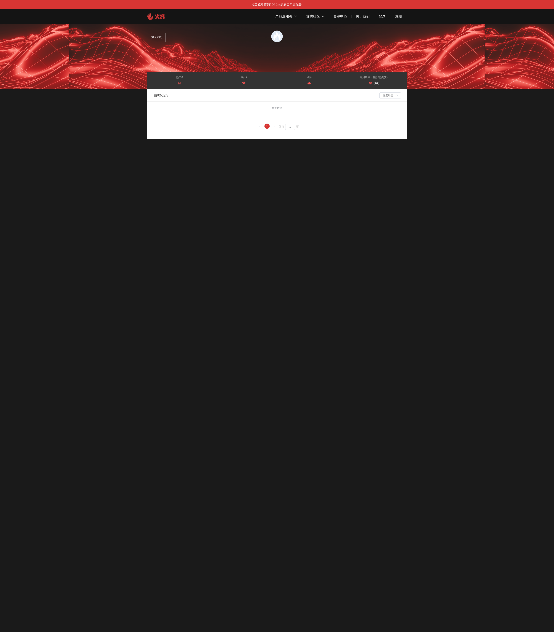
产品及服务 (284, 16)
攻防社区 (313, 16)
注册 (398, 16)
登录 (382, 16)
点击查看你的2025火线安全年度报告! (277, 4)
